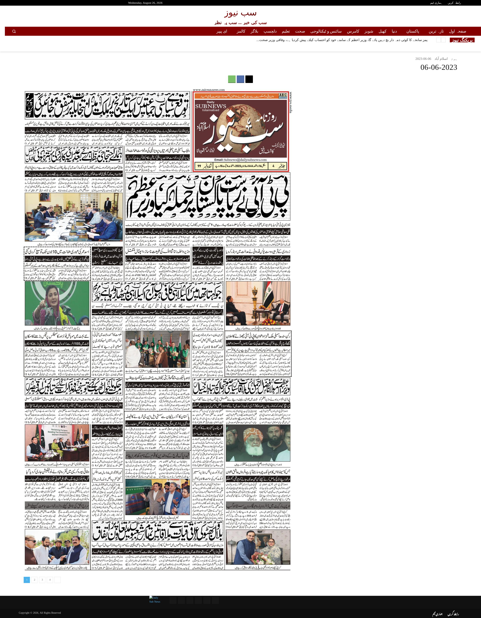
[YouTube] (12, 3)
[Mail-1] (181, 600)
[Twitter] (25, 3)
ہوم (454, 59)
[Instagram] (32, 3)
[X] (249, 79)
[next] (438, 40)
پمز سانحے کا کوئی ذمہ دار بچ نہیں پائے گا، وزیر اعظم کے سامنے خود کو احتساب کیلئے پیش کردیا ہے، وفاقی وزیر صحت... (341, 40)
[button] (13, 31)
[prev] (443, 40)
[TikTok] (39, 3)
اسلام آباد (441, 59)
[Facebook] (19, 3)
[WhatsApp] (232, 79)
